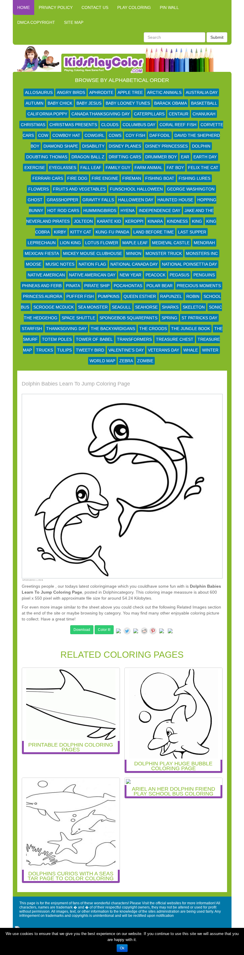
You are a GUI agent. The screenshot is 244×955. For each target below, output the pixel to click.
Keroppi (134, 221)
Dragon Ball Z (87, 156)
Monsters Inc (202, 253)
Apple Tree (130, 92)
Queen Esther (139, 296)
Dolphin (201, 146)
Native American (46, 275)
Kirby (60, 232)
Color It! (104, 630)
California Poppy (47, 114)
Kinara (155, 221)
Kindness (177, 221)
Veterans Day (163, 350)
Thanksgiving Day (66, 328)
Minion (133, 253)
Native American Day (92, 275)
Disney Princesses (166, 146)
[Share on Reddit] (144, 630)
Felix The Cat (203, 167)
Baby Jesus (88, 103)
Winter (210, 350)
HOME (23, 7)
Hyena (127, 210)
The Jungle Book (190, 328)
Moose (33, 264)
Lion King (70, 242)
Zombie (145, 360)
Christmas (33, 124)
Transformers (134, 339)
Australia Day (202, 92)
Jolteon (83, 221)
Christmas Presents (73, 124)
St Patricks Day (199, 317)
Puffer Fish (80, 296)
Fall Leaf (90, 167)
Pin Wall (169, 7)
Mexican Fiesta (42, 253)
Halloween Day (135, 199)
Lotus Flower (101, 242)
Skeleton (194, 307)
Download (81, 630)
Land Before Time (153, 232)
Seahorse (146, 307)
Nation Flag (92, 264)
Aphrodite (101, 92)
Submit (216, 37)
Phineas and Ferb (42, 285)
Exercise (34, 167)
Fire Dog (77, 178)
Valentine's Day (126, 350)
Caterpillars (149, 114)
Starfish (32, 328)
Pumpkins (108, 296)
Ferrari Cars (47, 178)
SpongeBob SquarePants (128, 317)
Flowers (38, 189)
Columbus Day (139, 124)
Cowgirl (94, 135)
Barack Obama (170, 103)
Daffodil (159, 135)
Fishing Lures (194, 178)
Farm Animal (148, 167)
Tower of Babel (94, 339)
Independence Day (159, 210)
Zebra (126, 360)
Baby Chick (60, 103)
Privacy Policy (56, 7)
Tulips (64, 350)
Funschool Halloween (136, 189)
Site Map (73, 22)
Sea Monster (93, 307)
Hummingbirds (99, 210)
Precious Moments (199, 285)
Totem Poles (57, 339)
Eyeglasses (62, 167)
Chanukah (204, 114)
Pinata (73, 285)
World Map (102, 360)
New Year (130, 275)
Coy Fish (135, 135)
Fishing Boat (159, 178)
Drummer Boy (161, 156)
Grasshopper (62, 199)
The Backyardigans (113, 328)
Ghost (35, 199)
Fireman (131, 178)
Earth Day (205, 156)
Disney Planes (125, 146)
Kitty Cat (80, 232)
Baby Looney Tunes (128, 103)
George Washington (191, 189)
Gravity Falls (98, 199)
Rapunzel (171, 296)
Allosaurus (39, 92)
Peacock (155, 275)
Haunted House (175, 199)
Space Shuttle (78, 317)
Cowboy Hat (66, 135)
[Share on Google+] (135, 632)
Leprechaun (42, 242)
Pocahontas (128, 285)
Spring (169, 317)
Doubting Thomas (46, 156)
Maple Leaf (135, 242)
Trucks (44, 350)
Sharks (170, 307)
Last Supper (192, 232)
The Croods (153, 328)
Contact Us (95, 7)
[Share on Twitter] (127, 630)
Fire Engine (105, 178)
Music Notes (60, 264)
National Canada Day (134, 264)
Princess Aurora (42, 296)
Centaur (178, 114)
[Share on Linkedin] (161, 632)
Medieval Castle (171, 242)
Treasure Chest (174, 339)
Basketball (204, 103)
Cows (115, 135)
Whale (190, 350)
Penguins (204, 275)
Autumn (34, 103)
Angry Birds (71, 92)
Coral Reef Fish (177, 124)
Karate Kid (109, 221)
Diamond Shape (60, 146)
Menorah (204, 242)
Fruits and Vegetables (79, 189)
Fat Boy (175, 167)
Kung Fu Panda (112, 232)
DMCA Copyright (36, 22)
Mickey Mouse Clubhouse (92, 253)
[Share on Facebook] (118, 632)
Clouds (109, 124)
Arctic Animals (164, 92)
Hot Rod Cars (63, 210)
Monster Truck (164, 253)
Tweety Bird (90, 350)
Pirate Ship (97, 285)
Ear (185, 156)
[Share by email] (170, 632)
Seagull (121, 307)
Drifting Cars (125, 156)
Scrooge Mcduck (53, 307)
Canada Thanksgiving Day (100, 114)
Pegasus (179, 275)
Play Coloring (134, 7)
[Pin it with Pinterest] (153, 630)
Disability (93, 146)
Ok (122, 948)
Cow (43, 135)
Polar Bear (159, 285)
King (197, 221)
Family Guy (118, 167)
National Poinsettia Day (189, 264)
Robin (192, 296)
